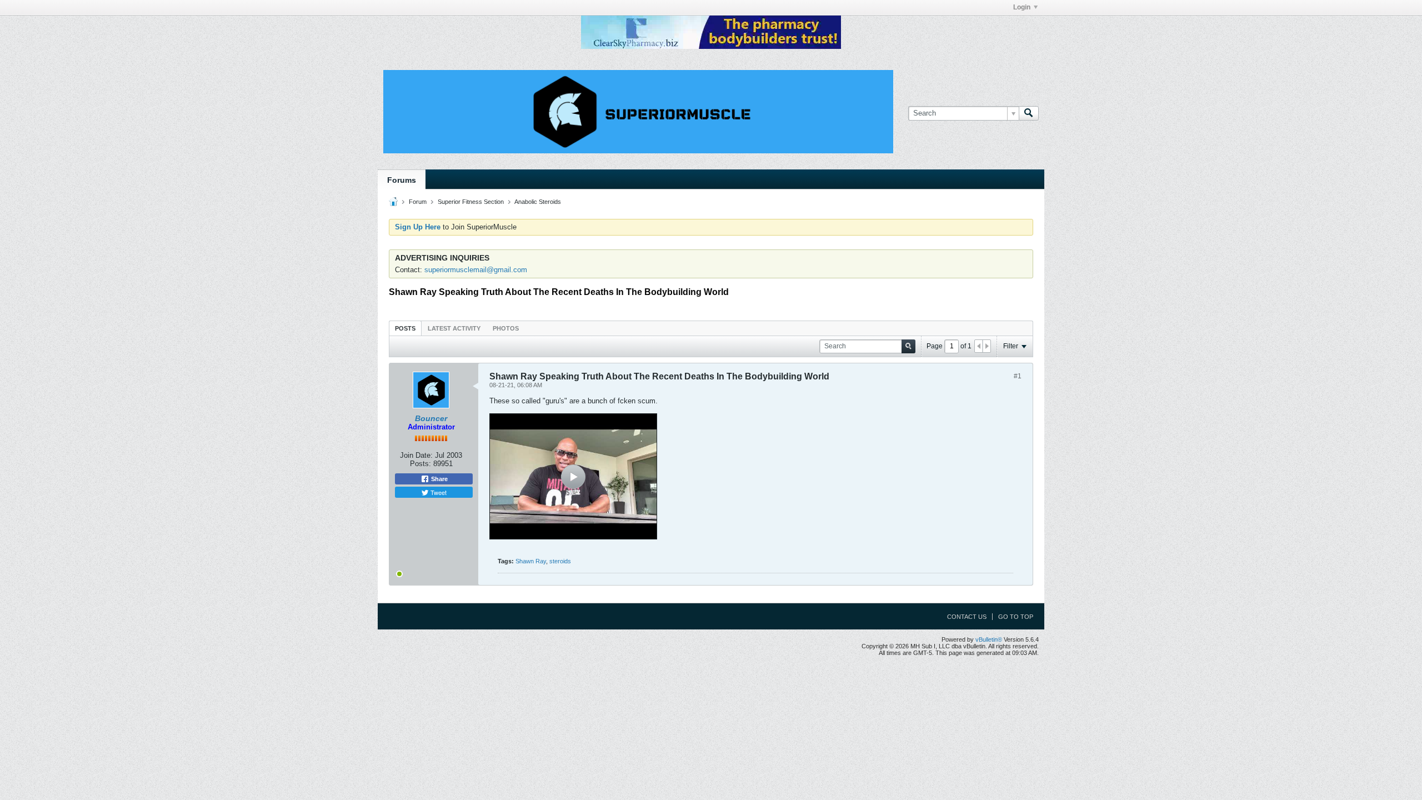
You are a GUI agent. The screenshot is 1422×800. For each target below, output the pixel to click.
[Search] (1029, 113)
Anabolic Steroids (537, 201)
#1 (1018, 376)
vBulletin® (988, 639)
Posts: (420, 463)
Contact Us (967, 616)
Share (438, 479)
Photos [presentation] (506, 328)
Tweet (438, 492)
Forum (418, 201)
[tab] (405, 328)
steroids (560, 561)
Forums (401, 180)
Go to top (1015, 616)
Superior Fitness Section (471, 201)
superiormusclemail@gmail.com (475, 270)
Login (1021, 7)
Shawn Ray (530, 561)
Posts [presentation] (405, 328)
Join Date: (416, 455)
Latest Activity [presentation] (454, 328)
